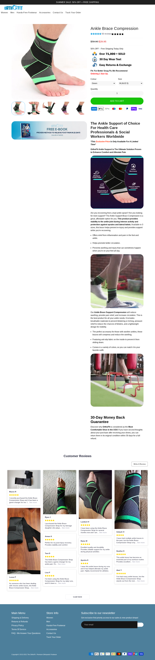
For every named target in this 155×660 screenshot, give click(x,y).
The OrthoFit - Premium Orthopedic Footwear (42, 654)
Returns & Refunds (20, 622)
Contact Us (58, 13)
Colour (93, 79)
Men (12, 13)
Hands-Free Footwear (27, 13)
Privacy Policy (18, 625)
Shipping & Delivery (20, 618)
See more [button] (33, 502)
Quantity (94, 89)
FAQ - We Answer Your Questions (26, 633)
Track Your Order (73, 13)
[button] (101, 34)
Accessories (44, 13)
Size (120, 79)
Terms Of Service (19, 629)
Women (4, 13)
